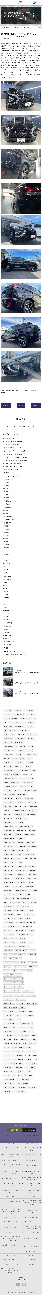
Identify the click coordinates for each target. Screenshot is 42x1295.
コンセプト (18, 975)
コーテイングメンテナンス (10, 947)
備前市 (36, 878)
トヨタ (30, 943)
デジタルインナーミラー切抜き (29, 890)
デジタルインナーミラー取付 (11, 943)
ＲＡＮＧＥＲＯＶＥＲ (24, 947)
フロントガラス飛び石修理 (12, 445)
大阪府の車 (6, 1027)
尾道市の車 (7, 648)
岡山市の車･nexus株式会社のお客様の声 (13, 987)
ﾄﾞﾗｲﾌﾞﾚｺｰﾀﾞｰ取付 (22, 858)
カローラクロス (14, 1067)
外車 (24, 902)
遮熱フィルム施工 (13, 959)
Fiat (5, 604)
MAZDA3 (35, 1055)
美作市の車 (7, 513)
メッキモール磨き (8, 1035)
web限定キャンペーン (9, 898)
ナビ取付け (14, 718)
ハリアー (22, 1051)
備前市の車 (7, 498)
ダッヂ (28, 734)
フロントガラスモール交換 (17, 878)
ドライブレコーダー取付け (19, 1031)
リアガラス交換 (7, 910)
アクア (28, 1051)
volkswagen (7, 576)
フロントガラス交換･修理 (23, 898)
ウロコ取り (19, 914)
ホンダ (5, 726)
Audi (5, 573)
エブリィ (21, 1063)
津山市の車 (7, 488)
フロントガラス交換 (28, 710)
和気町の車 (23, 1039)
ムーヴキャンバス (8, 1071)
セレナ (14, 1059)
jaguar (6, 607)
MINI (5, 585)
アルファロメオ (17, 790)
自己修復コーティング (9, 830)
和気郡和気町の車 (9, 642)
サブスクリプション (13, 955)
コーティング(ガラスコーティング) (9, 390)
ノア (21, 1067)
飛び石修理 (31, 931)
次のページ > (36, 405)
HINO (6, 629)
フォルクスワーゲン (13, 722)
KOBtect (31, 1031)
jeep (5, 638)
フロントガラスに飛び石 (23, 1083)
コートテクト (7, 714)
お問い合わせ (22, 1007)
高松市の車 (25, 1079)
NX (25, 1055)
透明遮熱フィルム (33, 967)
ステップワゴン (28, 1075)
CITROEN (7, 598)
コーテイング (12, 802)
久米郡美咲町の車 (9, 623)
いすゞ (5, 766)
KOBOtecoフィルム (21, 798)
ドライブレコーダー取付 (9, 794)
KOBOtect (19, 862)
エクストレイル (21, 1059)
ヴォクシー (6, 1051)
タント (16, 1071)
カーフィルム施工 (26, 810)
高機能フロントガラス (32, 1003)
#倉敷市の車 (21, 427)
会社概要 (23, 963)
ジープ (16, 762)
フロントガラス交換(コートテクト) (14, 448)
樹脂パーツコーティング (24, 874)
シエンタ (34, 1051)
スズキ (16, 766)
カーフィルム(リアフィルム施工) (13, 454)
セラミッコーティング (20, 738)
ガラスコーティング (21, 830)
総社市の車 (7, 491)
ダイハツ (23, 758)
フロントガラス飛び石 (9, 1083)
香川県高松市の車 (8, 890)
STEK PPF (23, 838)
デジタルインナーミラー (17, 886)
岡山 (5, 834)
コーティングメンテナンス (26, 786)
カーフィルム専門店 (8, 999)
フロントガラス (20, 1003)
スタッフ (6, 1019)
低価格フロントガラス (9, 1003)
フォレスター (23, 1091)
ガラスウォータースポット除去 (11, 882)
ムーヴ (21, 1071)
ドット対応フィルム (8, 754)
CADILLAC (7, 613)
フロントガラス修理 (8, 870)
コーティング (31, 738)
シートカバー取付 (32, 790)
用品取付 (6, 473)
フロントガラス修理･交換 (22, 922)
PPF (21, 959)
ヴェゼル (6, 1067)
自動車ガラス (23, 943)
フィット (13, 1075)
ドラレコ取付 (31, 1039)
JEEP (25, 790)
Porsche (6, 588)
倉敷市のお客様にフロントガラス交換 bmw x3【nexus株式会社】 (20, 1087)
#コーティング (10, 427)
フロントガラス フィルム (10, 822)
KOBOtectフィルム (23, 770)
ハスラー (35, 1063)
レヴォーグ (15, 1091)
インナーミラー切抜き (15, 902)
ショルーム (18, 1015)
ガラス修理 (26, 1035)
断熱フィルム (33, 858)
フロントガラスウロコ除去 (14, 927)
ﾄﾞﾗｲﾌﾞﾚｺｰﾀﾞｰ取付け (9, 774)
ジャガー (32, 770)
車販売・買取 (25, 906)
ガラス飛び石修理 (29, 866)
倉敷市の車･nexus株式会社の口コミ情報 (13, 983)
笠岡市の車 (14, 1047)
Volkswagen (32, 951)
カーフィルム (18, 710)
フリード (20, 1075)
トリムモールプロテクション (11, 786)
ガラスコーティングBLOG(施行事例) (12, 854)
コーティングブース (8, 1015)
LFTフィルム (7, 718)
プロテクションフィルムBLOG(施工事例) (13, 842)
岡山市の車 (7, 482)
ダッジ (5, 874)
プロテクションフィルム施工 (11, 939)
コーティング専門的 (29, 834)
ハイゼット (28, 1071)
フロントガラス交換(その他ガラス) (14, 441)
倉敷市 (33, 830)
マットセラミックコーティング (11, 963)
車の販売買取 (8, 479)
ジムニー (31, 1067)
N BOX (29, 1059)
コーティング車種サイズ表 (10, 826)
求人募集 (19, 1019)
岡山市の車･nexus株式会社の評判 (12, 991)
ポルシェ (25, 870)
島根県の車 (7, 645)
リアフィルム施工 (8, 951)
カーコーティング (8, 995)
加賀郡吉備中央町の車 (10, 501)
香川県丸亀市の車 (29, 886)
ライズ (35, 1059)
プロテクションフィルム (26, 718)
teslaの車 (16, 1039)
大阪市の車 (7, 541)
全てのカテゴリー (9, 438)
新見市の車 (7, 523)
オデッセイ (6, 1075)
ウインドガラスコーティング (11, 846)
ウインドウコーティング (24, 390)
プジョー (28, 766)
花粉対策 (18, 774)
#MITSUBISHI (31, 427)
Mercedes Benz (8, 579)
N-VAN (18, 1079)
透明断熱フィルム (33, 806)
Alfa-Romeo (7, 632)
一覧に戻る (21, 405)
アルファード (14, 1051)
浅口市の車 (7, 617)
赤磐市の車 (7, 507)
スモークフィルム (31, 714)
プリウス (25, 818)
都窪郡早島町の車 (9, 520)
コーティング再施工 (8, 922)
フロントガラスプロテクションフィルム (13, 866)
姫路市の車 (14, 971)
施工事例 (12, 1019)
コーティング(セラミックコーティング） (16, 466)
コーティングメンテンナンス (25, 750)
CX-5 (29, 1055)
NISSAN (6, 548)
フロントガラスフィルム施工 (29, 814)
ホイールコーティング (27, 782)
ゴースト (21, 822)
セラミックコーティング (9, 750)
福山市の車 (18, 818)
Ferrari (10, 766)
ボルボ (22, 766)
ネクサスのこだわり (28, 1015)
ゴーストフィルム (32, 802)
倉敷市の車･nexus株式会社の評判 (28, 846)
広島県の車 (7, 526)
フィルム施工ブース (21, 1011)
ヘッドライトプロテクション (27, 722)
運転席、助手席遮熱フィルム (11, 746)
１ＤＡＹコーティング (9, 935)
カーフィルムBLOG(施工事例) (11, 838)
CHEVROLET (7, 635)
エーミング (35, 734)
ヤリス (5, 1055)
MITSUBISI (6, 1043)
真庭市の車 (7, 510)
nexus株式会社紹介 (32, 963)
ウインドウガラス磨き (9, 914)
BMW (5, 582)
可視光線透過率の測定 (9, 1079)
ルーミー (11, 1055)
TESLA (6, 595)
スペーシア (28, 1063)
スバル (27, 762)
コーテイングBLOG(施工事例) (15, 834)
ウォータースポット (19, 995)
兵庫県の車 (7, 532)
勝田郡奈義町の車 (9, 626)
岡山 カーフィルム (8, 818)
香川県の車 (7, 535)
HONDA (6, 551)
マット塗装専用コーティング (30, 754)
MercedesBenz (18, 1035)
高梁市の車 (7, 504)
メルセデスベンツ (8, 762)
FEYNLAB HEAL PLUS (9, 798)
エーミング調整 (7, 806)
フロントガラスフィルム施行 (27, 778)
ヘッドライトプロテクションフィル (12, 1023)
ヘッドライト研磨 (8, 738)
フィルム (35, 810)
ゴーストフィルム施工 (24, 730)
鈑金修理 (6, 620)
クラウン (11, 1063)
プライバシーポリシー (9, 1011)
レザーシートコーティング (19, 967)
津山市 (5, 802)
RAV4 (5, 1063)
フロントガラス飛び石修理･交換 (11, 782)
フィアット (29, 878)
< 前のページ (5, 405)
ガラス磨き (30, 910)
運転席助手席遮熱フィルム (10, 770)
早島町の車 (35, 874)
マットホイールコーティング (11, 778)
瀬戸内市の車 (8, 516)
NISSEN (25, 951)
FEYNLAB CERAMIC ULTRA (26, 826)
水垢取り (26, 914)
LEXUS (6, 570)
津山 (5, 955)
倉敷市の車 (33, 390)
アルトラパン (7, 1091)
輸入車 (18, 935)
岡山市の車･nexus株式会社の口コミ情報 (13, 979)
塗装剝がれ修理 (7, 1031)
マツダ (21, 762)
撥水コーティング (8, 931)
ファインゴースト (15, 810)
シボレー (30, 758)
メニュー (31, 991)
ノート (8, 1059)
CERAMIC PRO (8, 790)
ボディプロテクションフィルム (13, 476)
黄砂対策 (25, 774)
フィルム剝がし (15, 758)
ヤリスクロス (19, 1055)
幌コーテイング (7, 967)
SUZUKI (6, 557)
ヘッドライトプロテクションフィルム (24, 726)
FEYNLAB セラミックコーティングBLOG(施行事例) (16, 850)
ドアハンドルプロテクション (16, 742)
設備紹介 (31, 1011)
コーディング (11, 906)
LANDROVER (8, 610)
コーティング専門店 (30, 842)
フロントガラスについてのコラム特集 (15, 654)
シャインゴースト (8, 814)
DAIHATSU (7, 554)
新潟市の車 (25, 935)
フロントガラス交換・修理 (26, 971)
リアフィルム (18, 951)
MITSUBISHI (4, 392)
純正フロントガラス (20, 999)
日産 (32, 762)
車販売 (5, 742)
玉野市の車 (7, 495)
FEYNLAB (13, 858)
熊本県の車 (6, 1047)
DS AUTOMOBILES (9, 651)
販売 (11, 710)
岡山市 (15, 806)
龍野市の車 (33, 1043)
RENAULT (7, 601)
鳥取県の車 (7, 529)
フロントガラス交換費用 (25, 1047)
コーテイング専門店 (8, 975)
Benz (25, 806)
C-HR (26, 1067)
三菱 (30, 774)
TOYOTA (6, 545)
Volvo (6, 591)
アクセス (6, 710)
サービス (24, 991)
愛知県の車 (22, 939)
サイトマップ (32, 1270)
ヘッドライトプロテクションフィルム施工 (16, 460)
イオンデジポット (31, 995)
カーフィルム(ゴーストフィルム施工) (14, 451)
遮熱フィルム (21, 734)
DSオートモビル (7, 1039)
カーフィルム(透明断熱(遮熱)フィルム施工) (16, 457)
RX (16, 1063)
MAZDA (6, 567)
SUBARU (6, 560)
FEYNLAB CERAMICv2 (9, 862)
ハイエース (25, 1043)
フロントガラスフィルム (18, 714)
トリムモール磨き (31, 902)
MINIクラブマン (22, 802)
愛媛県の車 (7, 538)
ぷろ (5, 906)
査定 (5, 1007)
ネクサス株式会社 (12, 1007)
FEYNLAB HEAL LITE (23, 794)
